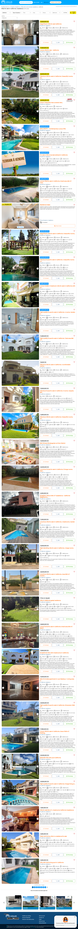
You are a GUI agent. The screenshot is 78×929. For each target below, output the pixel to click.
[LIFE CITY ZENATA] (68, 897)
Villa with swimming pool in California (52, 862)
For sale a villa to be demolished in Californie (54, 155)
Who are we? (42, 915)
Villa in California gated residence (50, 600)
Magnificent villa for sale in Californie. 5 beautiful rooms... (57, 233)
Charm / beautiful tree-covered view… (51, 102)
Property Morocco (5, 6)
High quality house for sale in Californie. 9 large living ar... (57, 784)
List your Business (26, 917)
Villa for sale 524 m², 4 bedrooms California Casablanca (57, 810)
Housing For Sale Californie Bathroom (71, 6)
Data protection (42, 923)
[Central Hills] (36, 897)
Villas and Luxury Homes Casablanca (29, 6)
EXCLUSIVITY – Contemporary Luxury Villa (53, 129)
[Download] (13, 916)
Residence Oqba (45, 204)
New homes (36, 2)
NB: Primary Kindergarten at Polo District (52, 443)
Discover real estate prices (28, 919)
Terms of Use (42, 921)
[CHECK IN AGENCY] (18, 897)
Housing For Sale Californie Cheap (61, 6)
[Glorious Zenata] (53, 897)
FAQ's (40, 919)
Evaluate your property (26, 2)
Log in (46, 2)
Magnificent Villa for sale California (50, 24)
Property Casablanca (15, 6)
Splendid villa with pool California (50, 757)
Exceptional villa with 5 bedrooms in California (54, 653)
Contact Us (41, 917)
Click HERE (32, 927)
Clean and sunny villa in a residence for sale (53, 836)
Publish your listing (56, 2)
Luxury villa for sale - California (49, 50)
